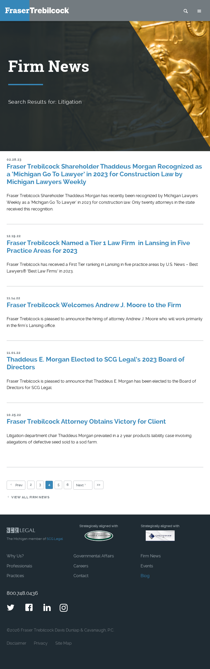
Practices (15, 575)
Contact (81, 575)
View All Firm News (30, 497)
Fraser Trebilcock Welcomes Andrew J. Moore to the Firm (94, 305)
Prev (19, 485)
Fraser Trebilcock (37, 10)
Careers (81, 566)
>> (98, 485)
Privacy (41, 643)
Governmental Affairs (94, 556)
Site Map (63, 643)
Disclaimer (16, 643)
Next (79, 485)
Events (147, 566)
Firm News (151, 556)
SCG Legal (55, 539)
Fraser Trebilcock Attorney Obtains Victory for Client (86, 421)
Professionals (19, 566)
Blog (145, 575)
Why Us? (15, 556)
